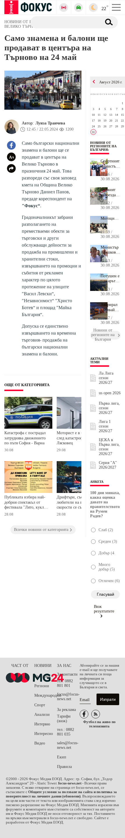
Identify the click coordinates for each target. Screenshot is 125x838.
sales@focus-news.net (67, 745)
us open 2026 (110, 393)
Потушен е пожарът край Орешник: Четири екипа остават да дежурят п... (110, 279)
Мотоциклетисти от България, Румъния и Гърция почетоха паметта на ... (111, 221)
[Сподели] (11, 168)
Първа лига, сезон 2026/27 (109, 408)
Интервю (42, 724)
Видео (39, 743)
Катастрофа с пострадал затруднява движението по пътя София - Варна (25, 438)
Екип (61, 757)
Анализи (42, 714)
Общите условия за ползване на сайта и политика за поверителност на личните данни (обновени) (61, 794)
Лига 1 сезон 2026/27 (105, 426)
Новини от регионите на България (103, 146)
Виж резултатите (104, 608)
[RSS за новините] (95, 714)
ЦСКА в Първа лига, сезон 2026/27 (109, 447)
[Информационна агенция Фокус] (84, 714)
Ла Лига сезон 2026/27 (106, 378)
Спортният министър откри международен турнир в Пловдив (111, 164)
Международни (45, 695)
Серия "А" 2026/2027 (108, 465)
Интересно (43, 733)
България (42, 676)
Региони (41, 686)
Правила (64, 766)
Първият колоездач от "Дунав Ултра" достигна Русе (109, 192)
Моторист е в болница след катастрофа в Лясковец (76, 438)
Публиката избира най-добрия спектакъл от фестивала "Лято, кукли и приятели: (25, 503)
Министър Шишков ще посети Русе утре (110, 250)
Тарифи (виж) (64, 718)
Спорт (39, 705)
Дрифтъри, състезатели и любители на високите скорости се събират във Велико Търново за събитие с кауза (79, 503)
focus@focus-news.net (68, 696)
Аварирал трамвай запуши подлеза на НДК (110, 307)
